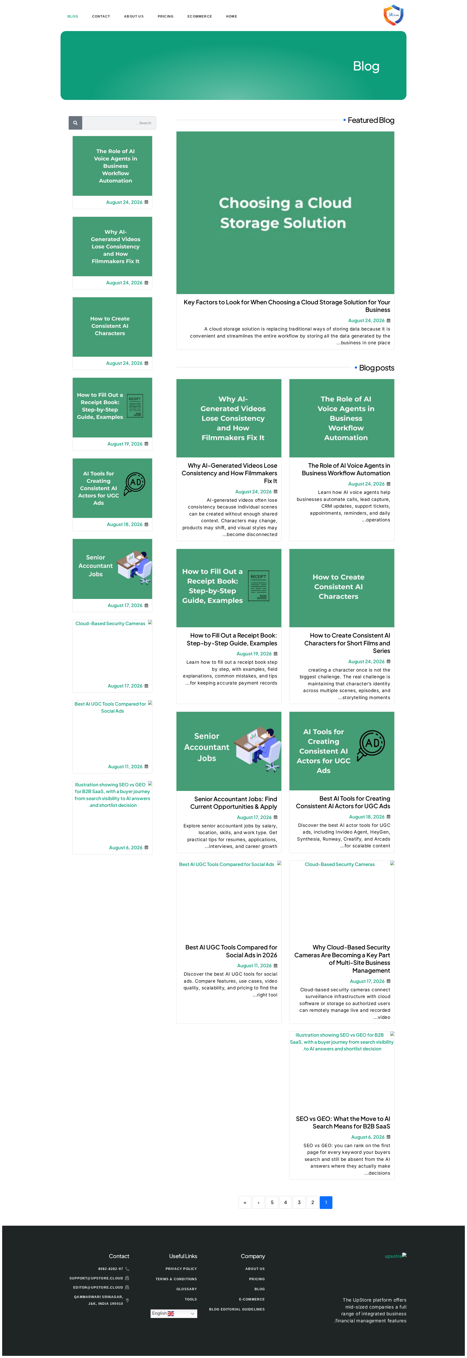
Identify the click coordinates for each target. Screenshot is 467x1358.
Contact (101, 16)
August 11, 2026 (254, 965)
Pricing (166, 16)
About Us (134, 16)
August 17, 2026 (254, 817)
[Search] (75, 123)
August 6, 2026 (368, 1137)
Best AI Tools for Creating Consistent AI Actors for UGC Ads (343, 802)
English (160, 1313)
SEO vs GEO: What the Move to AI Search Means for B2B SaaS (343, 1122)
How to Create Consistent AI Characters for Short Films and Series (347, 642)
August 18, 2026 (367, 816)
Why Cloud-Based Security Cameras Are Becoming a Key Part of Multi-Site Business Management (342, 958)
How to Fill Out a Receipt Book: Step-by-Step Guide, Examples (232, 639)
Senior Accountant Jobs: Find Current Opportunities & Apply (233, 802)
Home (231, 16)
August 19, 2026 (254, 653)
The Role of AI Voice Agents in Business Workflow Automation (346, 469)
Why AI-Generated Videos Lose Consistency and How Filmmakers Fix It (229, 472)
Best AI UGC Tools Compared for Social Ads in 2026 (231, 951)
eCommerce (200, 16)
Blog (73, 16)
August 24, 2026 (366, 320)
